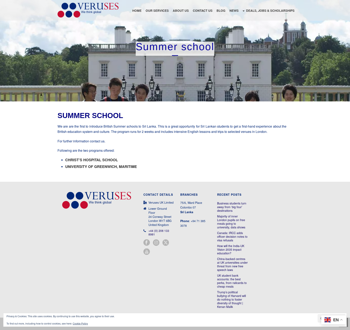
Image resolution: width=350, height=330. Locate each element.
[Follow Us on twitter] (165, 242)
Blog (221, 10)
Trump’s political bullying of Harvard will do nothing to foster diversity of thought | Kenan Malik (231, 299)
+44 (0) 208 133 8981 (158, 232)
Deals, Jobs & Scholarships (270, 10)
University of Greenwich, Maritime (101, 166)
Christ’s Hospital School (91, 159)
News (234, 10)
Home (137, 10)
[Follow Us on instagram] (156, 242)
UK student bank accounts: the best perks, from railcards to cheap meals (232, 281)
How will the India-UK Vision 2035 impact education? (230, 249)
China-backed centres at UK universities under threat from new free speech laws (232, 264)
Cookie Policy (80, 323)
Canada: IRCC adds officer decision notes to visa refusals (232, 236)
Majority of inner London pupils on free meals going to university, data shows (231, 221)
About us (181, 10)
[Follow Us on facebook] (146, 242)
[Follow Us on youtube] (146, 251)
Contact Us (202, 10)
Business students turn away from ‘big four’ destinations (231, 206)
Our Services (157, 10)
